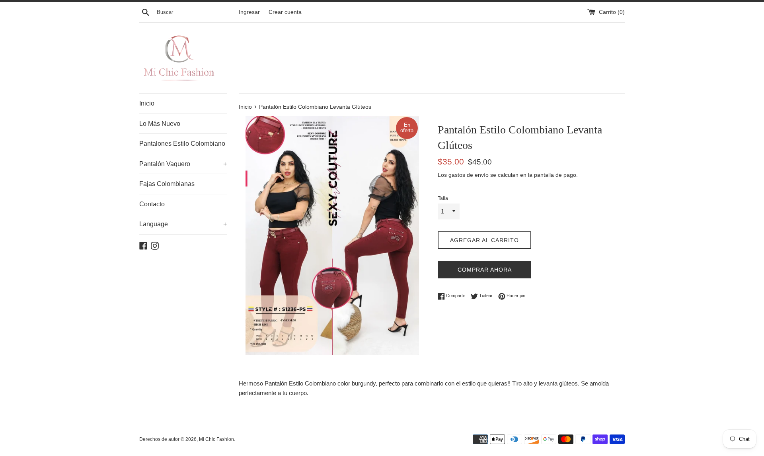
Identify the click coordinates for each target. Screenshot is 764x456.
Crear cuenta (285, 12)
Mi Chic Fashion (216, 439)
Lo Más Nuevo (159, 123)
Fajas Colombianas (167, 183)
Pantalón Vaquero (183, 163)
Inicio (146, 103)
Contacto (152, 204)
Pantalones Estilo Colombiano (182, 143)
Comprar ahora (485, 269)
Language (183, 224)
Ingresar (249, 12)
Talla (443, 198)
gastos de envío (468, 175)
